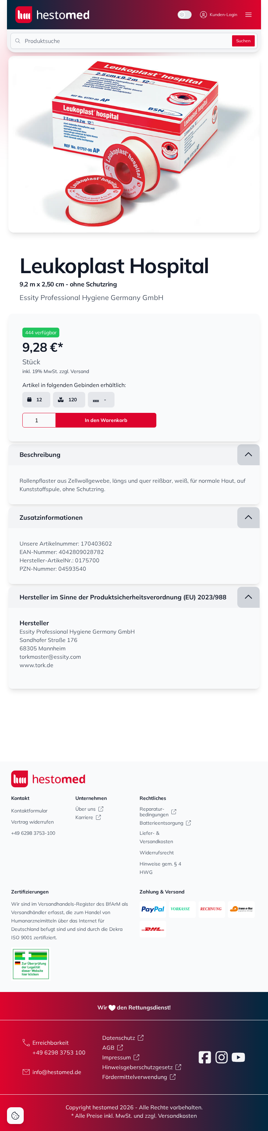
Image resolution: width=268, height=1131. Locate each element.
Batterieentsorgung (161, 823)
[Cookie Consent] (15, 1115)
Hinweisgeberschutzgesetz (137, 1067)
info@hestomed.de (56, 1071)
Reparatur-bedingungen (154, 811)
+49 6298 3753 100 (58, 1052)
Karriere (84, 817)
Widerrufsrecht (157, 852)
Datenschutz (118, 1037)
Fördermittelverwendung (134, 1076)
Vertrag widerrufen (32, 822)
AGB (108, 1047)
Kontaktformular (29, 811)
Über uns (85, 809)
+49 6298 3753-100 (33, 833)
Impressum (116, 1057)
